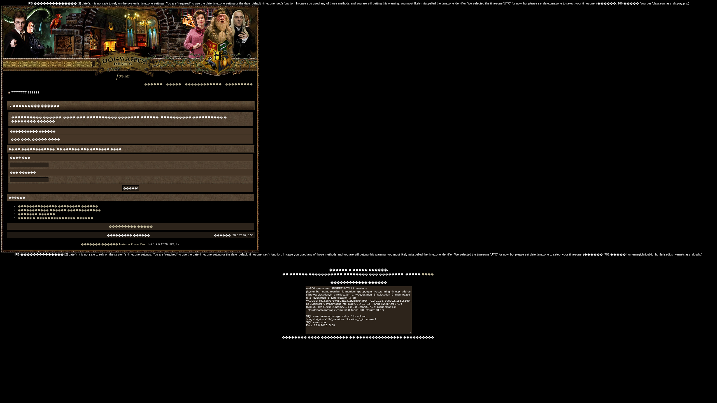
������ (153, 84)
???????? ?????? (25, 92)
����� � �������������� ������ (55, 217)
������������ (203, 84)
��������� (239, 84)
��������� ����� (131, 226)
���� (428, 274)
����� (173, 84)
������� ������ (36, 213)
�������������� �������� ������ (58, 206)
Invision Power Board (133, 244)
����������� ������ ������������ (59, 210)
